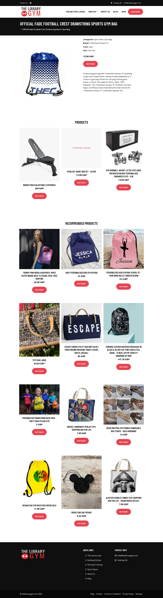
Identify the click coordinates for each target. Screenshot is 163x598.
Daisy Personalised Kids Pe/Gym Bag (82, 272)
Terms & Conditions (112, 594)
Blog (115, 11)
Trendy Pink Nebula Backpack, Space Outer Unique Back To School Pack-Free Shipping (39, 275)
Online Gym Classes (75, 11)
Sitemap (138, 594)
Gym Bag (108, 39)
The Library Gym (94, 555)
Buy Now (90, 64)
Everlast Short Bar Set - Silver (81, 171)
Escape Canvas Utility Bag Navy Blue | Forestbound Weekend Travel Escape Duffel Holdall (81, 349)
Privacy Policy (128, 594)
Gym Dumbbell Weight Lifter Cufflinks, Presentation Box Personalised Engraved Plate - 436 (123, 173)
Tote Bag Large (39, 360)
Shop (123, 11)
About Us (105, 11)
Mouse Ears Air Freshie (81, 512)
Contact (99, 594)
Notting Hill (118, 3)
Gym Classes (92, 569)
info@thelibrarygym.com (132, 3)
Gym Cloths (98, 39)
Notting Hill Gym (94, 560)
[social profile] (30, 3)
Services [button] (92, 11)
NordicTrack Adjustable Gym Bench (39, 185)
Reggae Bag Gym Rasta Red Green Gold (39, 505)
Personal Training (94, 565)
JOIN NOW (135, 12)
